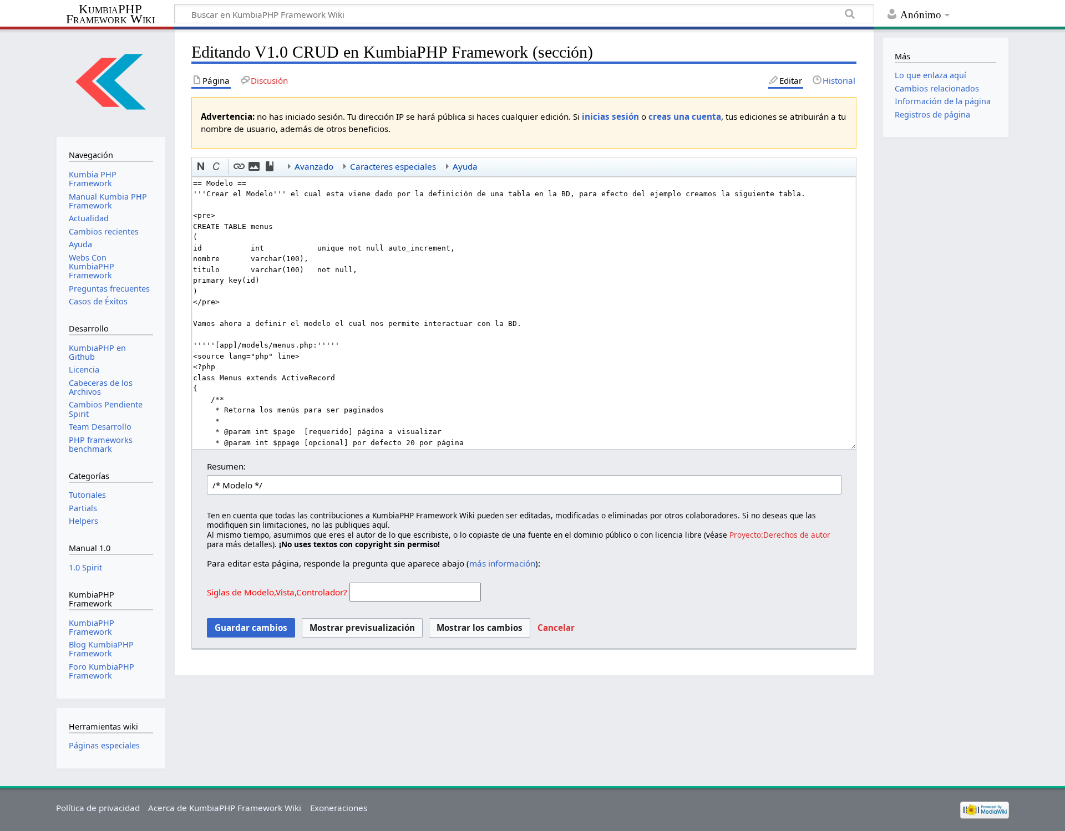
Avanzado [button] (314, 166)
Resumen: (226, 466)
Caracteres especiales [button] (393, 166)
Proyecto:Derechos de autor (779, 534)
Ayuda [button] (465, 166)
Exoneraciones (338, 807)
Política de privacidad (98, 807)
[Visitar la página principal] (110, 81)
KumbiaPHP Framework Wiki (110, 14)
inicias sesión (610, 116)
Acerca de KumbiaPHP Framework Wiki (224, 807)
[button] (201, 167)
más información (502, 563)
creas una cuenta (684, 116)
